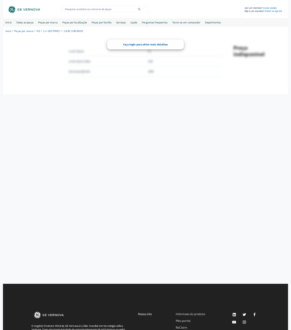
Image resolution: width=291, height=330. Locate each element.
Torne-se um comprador (186, 22)
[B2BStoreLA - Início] (24, 9)
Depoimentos (213, 22)
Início (8, 22)
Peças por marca (48, 22)
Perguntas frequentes (154, 22)
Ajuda (133, 22)
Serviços (121, 22)
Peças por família (101, 22)
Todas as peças (24, 22)
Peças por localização (74, 22)
